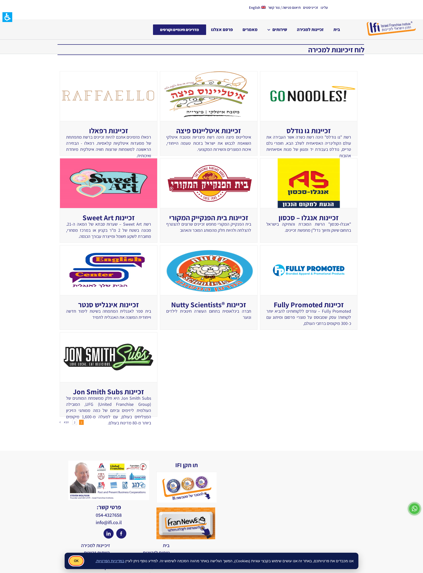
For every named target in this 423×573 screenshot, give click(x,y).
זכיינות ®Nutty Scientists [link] (208, 304)
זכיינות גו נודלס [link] (308, 130)
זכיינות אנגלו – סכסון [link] (309, 217)
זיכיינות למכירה (95, 545)
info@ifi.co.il (109, 522)
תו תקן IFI (186, 465)
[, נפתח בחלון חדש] (414, 503)
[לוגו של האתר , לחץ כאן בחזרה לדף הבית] (391, 22)
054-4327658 (109, 515)
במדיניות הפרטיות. (109, 560)
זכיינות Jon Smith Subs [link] (108, 392)
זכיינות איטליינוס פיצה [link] (208, 130)
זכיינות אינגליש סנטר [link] (108, 304)
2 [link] (74, 422)
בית (166, 545)
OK (76, 561)
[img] (121, 534)
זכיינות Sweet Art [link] (108, 217)
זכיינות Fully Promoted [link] (309, 304)
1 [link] (81, 422)
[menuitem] (325, 7)
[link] (108, 96)
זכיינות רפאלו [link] (108, 130)
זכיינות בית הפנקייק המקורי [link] (208, 217)
